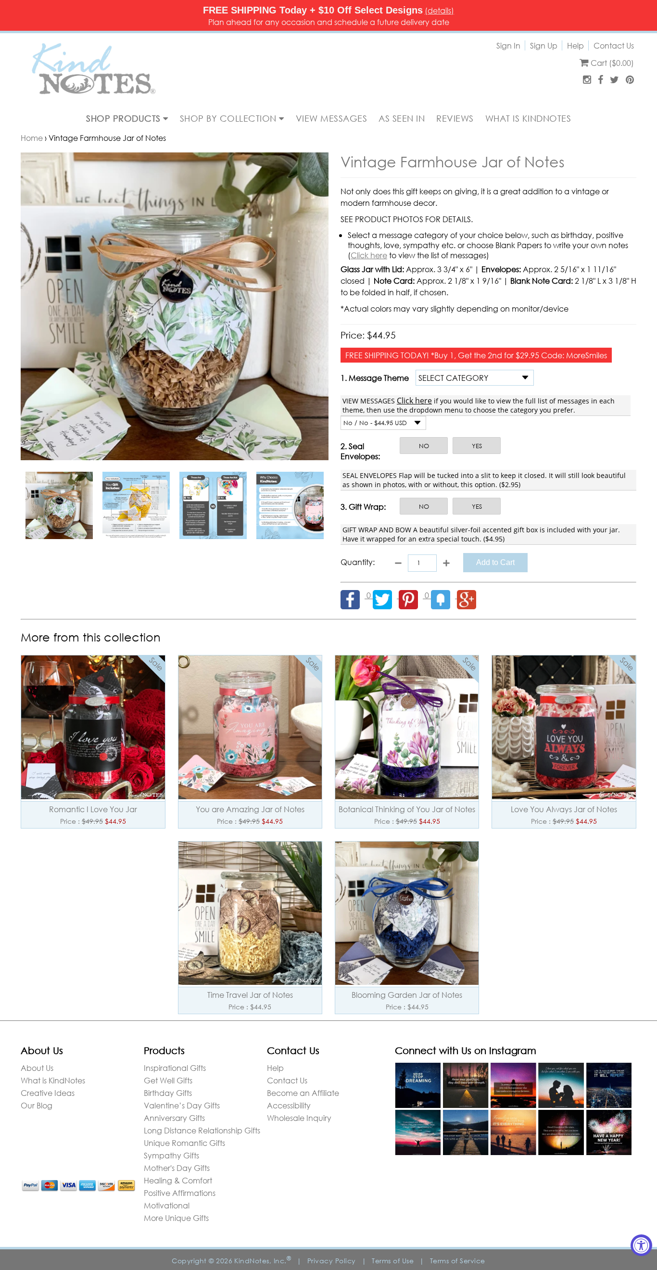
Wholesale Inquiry (299, 1118)
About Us (37, 1068)
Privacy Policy (331, 1260)
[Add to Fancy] (444, 595)
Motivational (167, 1205)
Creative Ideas (48, 1093)
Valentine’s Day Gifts (182, 1105)
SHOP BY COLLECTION (229, 118)
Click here (369, 255)
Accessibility (289, 1105)
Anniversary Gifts (174, 1118)
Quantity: (358, 562)
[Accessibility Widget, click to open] (641, 1245)
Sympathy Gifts (171, 1155)
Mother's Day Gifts (177, 1168)
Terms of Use (393, 1260)
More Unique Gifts (176, 1218)
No (424, 446)
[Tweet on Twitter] (386, 595)
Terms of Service (457, 1260)
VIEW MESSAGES (331, 118)
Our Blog (36, 1105)
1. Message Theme (375, 378)
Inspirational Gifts (175, 1068)
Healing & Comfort (178, 1180)
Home (32, 138)
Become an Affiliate (303, 1093)
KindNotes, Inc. (262, 1260)
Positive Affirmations (179, 1193)
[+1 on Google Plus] (469, 595)
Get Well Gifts (168, 1080)
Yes (477, 446)
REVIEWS (455, 118)
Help (575, 45)
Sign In (508, 45)
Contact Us (614, 45)
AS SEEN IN (402, 118)
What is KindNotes (53, 1080)
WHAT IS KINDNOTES (528, 118)
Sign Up (543, 45)
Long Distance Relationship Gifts (202, 1130)
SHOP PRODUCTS (124, 118)
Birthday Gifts (168, 1093)
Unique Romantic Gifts (184, 1143)
